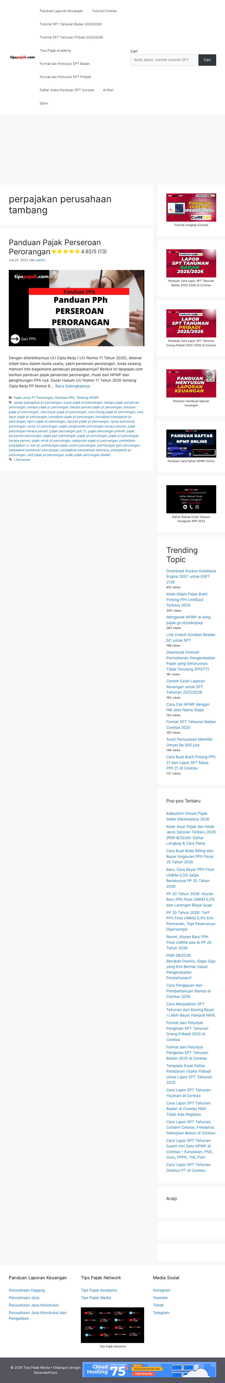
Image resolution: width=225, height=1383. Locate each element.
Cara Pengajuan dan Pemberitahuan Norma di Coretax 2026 (188, 991)
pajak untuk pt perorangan (51, 440)
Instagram (162, 1290)
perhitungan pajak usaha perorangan (69, 445)
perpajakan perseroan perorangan (34, 450)
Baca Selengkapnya (72, 386)
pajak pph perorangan (59, 435)
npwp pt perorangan (42, 426)
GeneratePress (45, 1372)
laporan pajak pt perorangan (88, 421)
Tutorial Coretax (104, 11)
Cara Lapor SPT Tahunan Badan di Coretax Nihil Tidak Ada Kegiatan (188, 1109)
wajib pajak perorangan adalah (88, 455)
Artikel (108, 90)
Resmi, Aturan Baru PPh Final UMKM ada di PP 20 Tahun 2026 (189, 942)
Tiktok (158, 1305)
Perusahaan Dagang (27, 1290)
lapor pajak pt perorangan (46, 421)
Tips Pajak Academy (55, 50)
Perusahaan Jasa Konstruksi (34, 1305)
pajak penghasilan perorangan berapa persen (92, 426)
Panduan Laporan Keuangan (61, 11)
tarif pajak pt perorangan (45, 455)
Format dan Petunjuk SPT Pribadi (65, 77)
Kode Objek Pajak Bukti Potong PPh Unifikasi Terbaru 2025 (186, 599)
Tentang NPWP (87, 397)
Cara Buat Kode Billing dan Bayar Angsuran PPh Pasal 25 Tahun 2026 (189, 856)
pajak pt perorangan (92, 435)
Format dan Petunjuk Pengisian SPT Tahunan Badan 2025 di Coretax (187, 1052)
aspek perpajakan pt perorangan (38, 402)
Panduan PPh (65, 397)
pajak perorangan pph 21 (68, 431)
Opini (44, 103)
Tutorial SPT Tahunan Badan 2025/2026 (71, 24)
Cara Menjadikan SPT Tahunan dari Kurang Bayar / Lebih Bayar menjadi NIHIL (191, 1009)
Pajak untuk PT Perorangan (33, 397)
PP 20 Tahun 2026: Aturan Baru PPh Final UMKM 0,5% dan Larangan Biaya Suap (190, 899)
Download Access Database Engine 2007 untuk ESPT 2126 (191, 576)
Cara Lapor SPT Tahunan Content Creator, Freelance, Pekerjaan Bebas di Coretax (191, 1127)
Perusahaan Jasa (24, 1298)
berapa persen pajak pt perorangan (96, 407)
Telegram (161, 1312)
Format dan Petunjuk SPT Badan (65, 64)
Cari (134, 51)
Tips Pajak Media (96, 1298)
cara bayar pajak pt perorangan (63, 412)
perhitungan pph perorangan (118, 445)
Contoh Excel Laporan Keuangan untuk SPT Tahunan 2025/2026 (185, 686)
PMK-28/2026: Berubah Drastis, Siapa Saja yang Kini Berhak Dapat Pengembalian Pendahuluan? (191, 966)
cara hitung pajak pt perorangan (111, 412)
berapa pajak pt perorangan (47, 407)
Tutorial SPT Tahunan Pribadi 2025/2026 (71, 37)
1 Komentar (22, 459)
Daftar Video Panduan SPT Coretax (67, 90)
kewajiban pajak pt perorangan (71, 417)
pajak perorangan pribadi (106, 431)
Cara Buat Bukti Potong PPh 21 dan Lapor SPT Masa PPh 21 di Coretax (191, 762)
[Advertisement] (112, 147)
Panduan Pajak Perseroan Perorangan (58, 247)
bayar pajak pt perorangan (83, 402)
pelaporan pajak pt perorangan (95, 440)
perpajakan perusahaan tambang (84, 450)
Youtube (160, 1298)
